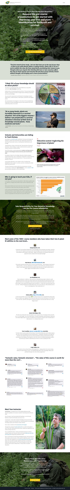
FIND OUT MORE (35, 480)
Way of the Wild (37, 295)
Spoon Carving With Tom (36, 331)
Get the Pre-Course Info (35, 226)
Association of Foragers (22, 424)
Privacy (32, 488)
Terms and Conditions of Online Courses (43, 488)
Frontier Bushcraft (18, 426)
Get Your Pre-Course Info (35, 51)
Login (64, 2)
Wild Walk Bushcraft (37, 262)
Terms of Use (27, 488)
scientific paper (14, 139)
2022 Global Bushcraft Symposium (26, 439)
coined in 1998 (30, 167)
